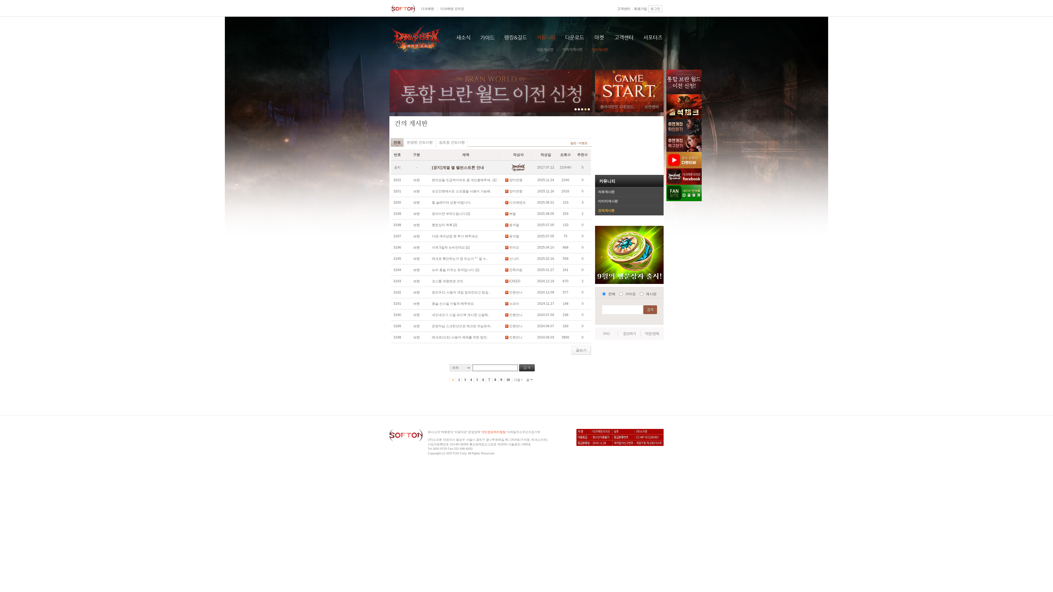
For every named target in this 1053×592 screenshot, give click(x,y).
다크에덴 (427, 9)
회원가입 (640, 9)
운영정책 (474, 432)
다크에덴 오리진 (452, 9)
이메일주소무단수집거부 (523, 432)
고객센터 (623, 9)
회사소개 (434, 432)
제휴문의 (447, 432)
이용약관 (461, 432)
